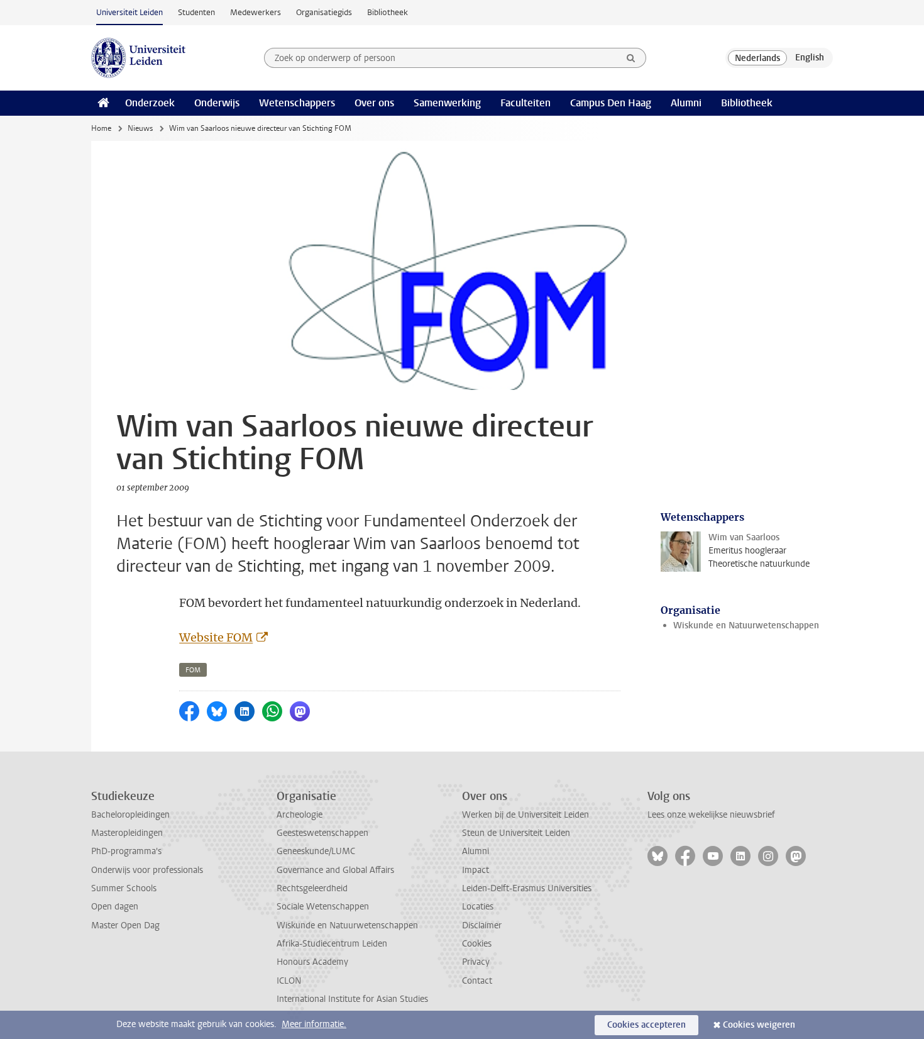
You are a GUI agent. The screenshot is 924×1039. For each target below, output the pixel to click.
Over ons (374, 102)
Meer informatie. (314, 1024)
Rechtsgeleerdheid (312, 888)
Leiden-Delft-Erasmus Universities (526, 888)
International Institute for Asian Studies (352, 999)
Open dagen (114, 907)
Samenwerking (447, 102)
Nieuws (140, 128)
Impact (475, 870)
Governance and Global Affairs (335, 870)
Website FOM (216, 637)
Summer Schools (124, 888)
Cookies (477, 944)
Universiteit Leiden (129, 12)
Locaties (477, 907)
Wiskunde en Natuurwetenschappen (746, 625)
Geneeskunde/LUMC (316, 851)
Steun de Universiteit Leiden (516, 833)
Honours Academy (312, 962)
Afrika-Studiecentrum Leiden (332, 944)
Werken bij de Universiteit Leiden (525, 815)
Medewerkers (255, 12)
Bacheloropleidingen (130, 815)
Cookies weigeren (759, 1025)
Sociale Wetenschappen (323, 907)
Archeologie (299, 815)
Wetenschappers (297, 102)
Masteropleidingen (127, 833)
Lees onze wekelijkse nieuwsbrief (711, 815)
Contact (477, 981)
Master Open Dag (125, 925)
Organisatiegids (324, 12)
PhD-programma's (126, 851)
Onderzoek (150, 102)
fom (193, 670)
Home (101, 128)
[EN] (809, 57)
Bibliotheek (387, 12)
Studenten (196, 12)
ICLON (289, 981)
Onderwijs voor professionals (147, 870)
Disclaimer (482, 925)
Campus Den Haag (610, 102)
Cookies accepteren (646, 1025)
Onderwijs (216, 102)
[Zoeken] (631, 58)
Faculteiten (525, 102)
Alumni (686, 102)
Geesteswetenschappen (322, 833)
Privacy (476, 962)
